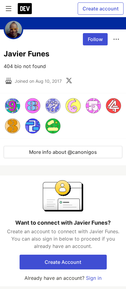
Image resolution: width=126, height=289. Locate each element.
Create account (101, 9)
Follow (95, 39)
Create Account (63, 262)
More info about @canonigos (63, 152)
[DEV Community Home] (24, 8)
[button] (12, 105)
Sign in (94, 278)
